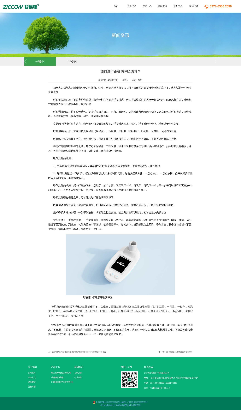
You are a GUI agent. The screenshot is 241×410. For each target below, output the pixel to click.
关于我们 (131, 6)
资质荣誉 (32, 382)
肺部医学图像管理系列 (61, 372)
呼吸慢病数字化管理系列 (62, 382)
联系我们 (193, 6)
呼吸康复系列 (57, 377)
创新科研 (32, 386)
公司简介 (32, 372)
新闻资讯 (162, 6)
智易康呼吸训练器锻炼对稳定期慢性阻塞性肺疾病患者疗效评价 (80, 352)
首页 (116, 6)
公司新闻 (39, 61)
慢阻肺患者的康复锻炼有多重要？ (179, 352)
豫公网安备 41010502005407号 (108, 402)
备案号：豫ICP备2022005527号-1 (134, 402)
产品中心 (147, 6)
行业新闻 (72, 61)
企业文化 (32, 377)
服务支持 (177, 6)
